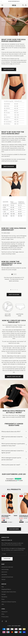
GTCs (2, 614)
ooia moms (4, 572)
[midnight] (4, 520)
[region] (14, 280)
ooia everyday (5, 569)
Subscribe (7, 558)
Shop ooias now (9, 69)
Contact (3, 594)
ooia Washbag (13, 245)
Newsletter (4, 596)
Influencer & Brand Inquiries (8, 601)
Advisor (3, 579)
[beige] (2, 520)
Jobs (2, 604)
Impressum (4, 611)
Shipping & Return (6, 589)
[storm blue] (21, 520)
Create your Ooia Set (14, 376)
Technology (22, 415)
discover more (14, 528)
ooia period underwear (7, 567)
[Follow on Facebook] (2, 621)
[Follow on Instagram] (6, 621)
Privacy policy (5, 616)
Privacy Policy (21, 548)
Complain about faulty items (8, 591)
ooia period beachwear (7, 577)
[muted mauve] (22, 520)
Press (2, 599)
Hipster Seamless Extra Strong (5, 516)
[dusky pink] (3, 520)
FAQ (2, 587)
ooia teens (4, 574)
